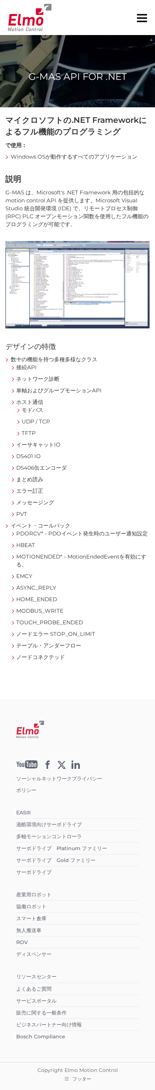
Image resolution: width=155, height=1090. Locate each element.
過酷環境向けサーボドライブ (49, 824)
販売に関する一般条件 (41, 1012)
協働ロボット (31, 906)
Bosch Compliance (40, 1036)
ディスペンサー (34, 954)
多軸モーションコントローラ (49, 836)
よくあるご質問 (34, 989)
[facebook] (47, 767)
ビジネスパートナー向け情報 (49, 1024)
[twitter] (61, 767)
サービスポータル (36, 1001)
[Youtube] (27, 766)
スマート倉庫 (31, 918)
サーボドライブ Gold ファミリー (56, 860)
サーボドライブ (34, 872)
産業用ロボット (34, 894)
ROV (22, 942)
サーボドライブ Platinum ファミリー (61, 848)
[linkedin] (75, 767)
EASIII (23, 812)
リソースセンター (36, 976)
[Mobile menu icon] (142, 18)
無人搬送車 (28, 930)
